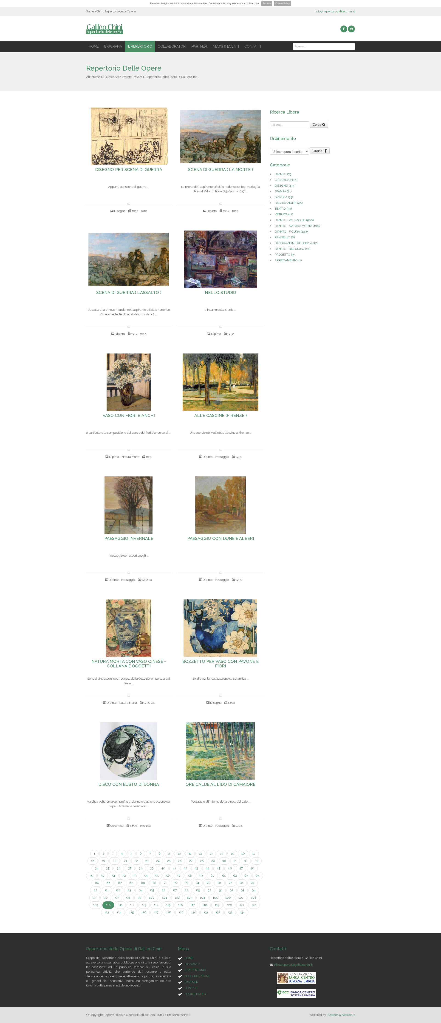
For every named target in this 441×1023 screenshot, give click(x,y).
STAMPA (283, 191)
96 (106, 897)
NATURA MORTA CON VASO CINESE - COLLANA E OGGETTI (128, 663)
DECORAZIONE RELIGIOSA (296, 243)
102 (177, 897)
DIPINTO (283, 174)
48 (252, 868)
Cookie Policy (282, 3)
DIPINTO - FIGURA (291, 231)
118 (204, 905)
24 (158, 861)
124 (119, 912)
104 (202, 897)
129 (181, 912)
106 (228, 897)
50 (103, 875)
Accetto (267, 3)
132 (218, 912)
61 (224, 875)
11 (190, 853)
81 (107, 890)
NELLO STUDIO (220, 292)
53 (135, 875)
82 (118, 890)
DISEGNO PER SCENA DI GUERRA (128, 169)
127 (156, 912)
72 (176, 883)
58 (190, 875)
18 (92, 861)
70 (154, 883)
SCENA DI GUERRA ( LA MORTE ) (220, 169)
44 (207, 868)
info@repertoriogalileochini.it (335, 11)
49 (91, 875)
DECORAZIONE (289, 203)
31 (235, 861)
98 (128, 897)
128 (168, 912)
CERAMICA (286, 180)
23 (147, 861)
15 (232, 853)
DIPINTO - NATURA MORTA (297, 226)
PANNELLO (285, 237)
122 (254, 905)
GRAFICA (284, 197)
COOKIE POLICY (195, 994)
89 (198, 890)
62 (235, 875)
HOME (94, 46)
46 (230, 868)
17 (253, 853)
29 (213, 861)
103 (189, 897)
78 (241, 883)
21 (125, 861)
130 (193, 912)
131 (206, 912)
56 (168, 875)
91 (220, 890)
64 (258, 875)
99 (139, 897)
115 (168, 905)
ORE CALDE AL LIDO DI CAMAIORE (220, 784)
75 (208, 883)
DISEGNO (285, 185)
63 (246, 875)
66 (108, 883)
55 (156, 875)
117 (192, 905)
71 (165, 883)
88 (186, 890)
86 (163, 890)
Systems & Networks (341, 1015)
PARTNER (199, 46)
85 (152, 890)
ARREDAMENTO (288, 260)
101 (164, 897)
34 (97, 868)
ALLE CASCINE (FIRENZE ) (220, 415)
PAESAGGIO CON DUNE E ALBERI (220, 538)
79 (252, 883)
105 (215, 897)
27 (190, 861)
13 (210, 853)
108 (254, 897)
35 (107, 868)
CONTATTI (252, 46)
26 (180, 861)
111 (120, 905)
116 (180, 905)
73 (186, 883)
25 (168, 861)
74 (197, 883)
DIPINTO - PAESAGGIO (294, 220)
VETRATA (284, 214)
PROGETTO (285, 254)
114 (156, 905)
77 (230, 883)
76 (219, 883)
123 (107, 912)
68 (131, 883)
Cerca (317, 124)
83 (129, 890)
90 (210, 890)
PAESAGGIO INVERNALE (128, 538)
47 (241, 868)
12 (200, 853)
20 (114, 861)
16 (243, 853)
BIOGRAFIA (113, 46)
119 (217, 905)
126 (143, 912)
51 (113, 875)
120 (229, 905)
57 (179, 875)
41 (174, 868)
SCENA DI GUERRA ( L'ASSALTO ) (128, 292)
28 (202, 861)
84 (141, 890)
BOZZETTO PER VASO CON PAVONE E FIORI (220, 663)
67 (120, 883)
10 (179, 853)
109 (95, 905)
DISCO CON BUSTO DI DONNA (128, 784)
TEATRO (283, 208)
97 (117, 897)
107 (240, 897)
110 (108, 905)
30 (224, 861)
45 (218, 868)
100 (152, 897)
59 (201, 875)
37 (129, 868)
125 (131, 912)
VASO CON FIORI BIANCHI (129, 415)
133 (230, 912)
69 (143, 883)
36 (119, 868)
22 (136, 861)
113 (144, 905)
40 (163, 868)
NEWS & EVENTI (226, 46)
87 (175, 890)
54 (146, 875)
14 (221, 853)
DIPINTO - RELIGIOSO (292, 249)
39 (152, 868)
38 (141, 868)
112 (132, 905)
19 (103, 861)
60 (212, 875)
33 (256, 861)
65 (97, 883)
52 (124, 875)
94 (254, 890)
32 (245, 861)
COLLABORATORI (172, 46)
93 (242, 890)
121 (242, 905)
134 (242, 912)
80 (95, 890)
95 (94, 897)
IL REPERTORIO (139, 46)
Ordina (318, 150)
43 (196, 868)
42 (185, 868)
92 (231, 890)
